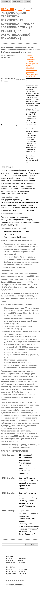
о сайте (27, 1)
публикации (6, 1)
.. (20, 9)
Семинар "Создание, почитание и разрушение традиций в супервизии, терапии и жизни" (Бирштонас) (29, 483)
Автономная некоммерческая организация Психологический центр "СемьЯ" (32, 72)
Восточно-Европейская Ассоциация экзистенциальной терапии (32, 62)
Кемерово (29, 55)
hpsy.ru (7, 9)
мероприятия (17, 1)
